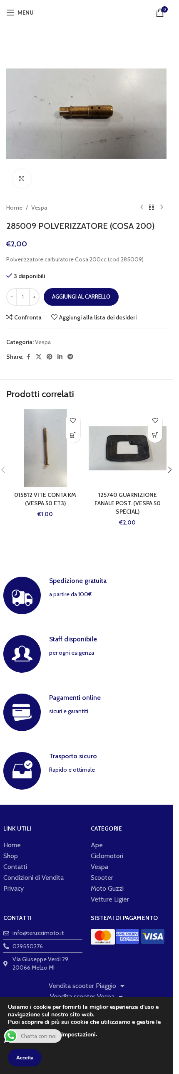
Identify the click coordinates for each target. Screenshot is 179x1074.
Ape (97, 845)
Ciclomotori (107, 856)
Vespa (39, 207)
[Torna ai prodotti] (152, 208)
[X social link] (38, 356)
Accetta (24, 1057)
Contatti (15, 867)
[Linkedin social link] (60, 356)
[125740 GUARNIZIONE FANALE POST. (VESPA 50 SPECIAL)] (128, 448)
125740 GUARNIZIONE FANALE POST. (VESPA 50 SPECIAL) (127, 503)
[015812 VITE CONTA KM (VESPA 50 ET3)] (45, 448)
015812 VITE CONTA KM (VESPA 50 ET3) (45, 499)
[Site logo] (86, 11)
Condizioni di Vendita (33, 877)
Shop (10, 856)
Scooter (102, 877)
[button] (73, 435)
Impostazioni (78, 1035)
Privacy (13, 888)
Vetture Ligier (110, 899)
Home (14, 207)
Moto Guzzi (107, 888)
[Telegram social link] (70, 356)
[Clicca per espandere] (21, 178)
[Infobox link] (86, 595)
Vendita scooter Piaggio (82, 986)
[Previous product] (142, 208)
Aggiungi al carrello (81, 296)
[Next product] (162, 208)
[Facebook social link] (28, 356)
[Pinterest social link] (49, 356)
